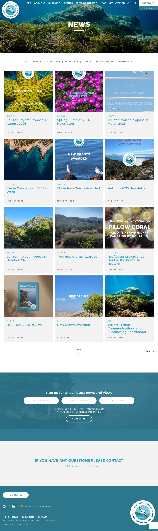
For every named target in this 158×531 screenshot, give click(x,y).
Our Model (54, 3)
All (27, 61)
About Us (39, 3)
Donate (149, 3)
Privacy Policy (8, 524)
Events (37, 61)
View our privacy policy (64, 409)
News (103, 3)
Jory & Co (24, 524)
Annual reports (105, 61)
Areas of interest (86, 3)
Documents (28, 517)
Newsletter (126, 61)
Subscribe (79, 419)
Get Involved (117, 3)
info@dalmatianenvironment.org (79, 466)
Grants (68, 3)
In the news (72, 61)
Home (28, 3)
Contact (42, 517)
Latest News (52, 61)
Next (149, 352)
